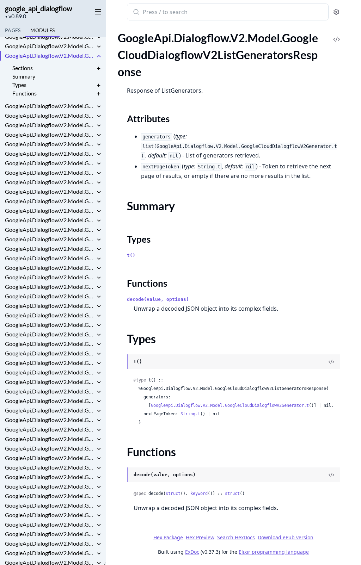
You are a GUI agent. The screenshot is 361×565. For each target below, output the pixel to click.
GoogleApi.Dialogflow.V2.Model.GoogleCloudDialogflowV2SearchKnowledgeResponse (50, 400)
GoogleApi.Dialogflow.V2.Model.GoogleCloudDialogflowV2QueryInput (50, 248)
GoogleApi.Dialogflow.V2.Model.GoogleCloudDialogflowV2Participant (50, 239)
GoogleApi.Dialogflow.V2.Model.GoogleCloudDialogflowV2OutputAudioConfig (50, 229)
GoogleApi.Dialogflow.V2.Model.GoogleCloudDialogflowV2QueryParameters (50, 258)
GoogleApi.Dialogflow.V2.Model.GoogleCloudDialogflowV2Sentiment (50, 410)
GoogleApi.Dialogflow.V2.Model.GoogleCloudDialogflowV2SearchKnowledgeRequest (50, 324)
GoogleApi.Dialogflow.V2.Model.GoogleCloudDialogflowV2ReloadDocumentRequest (50, 277)
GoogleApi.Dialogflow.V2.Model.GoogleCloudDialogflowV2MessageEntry (50, 191)
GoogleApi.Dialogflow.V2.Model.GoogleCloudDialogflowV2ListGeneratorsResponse (50, 55)
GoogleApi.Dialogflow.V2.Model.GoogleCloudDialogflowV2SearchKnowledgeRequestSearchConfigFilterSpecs (50, 391)
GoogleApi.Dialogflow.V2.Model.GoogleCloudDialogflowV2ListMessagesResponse (50, 125)
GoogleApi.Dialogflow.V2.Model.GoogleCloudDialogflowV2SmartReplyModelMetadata (50, 495)
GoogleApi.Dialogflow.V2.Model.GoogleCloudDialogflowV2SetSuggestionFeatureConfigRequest (50, 457)
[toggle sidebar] (96, 11)
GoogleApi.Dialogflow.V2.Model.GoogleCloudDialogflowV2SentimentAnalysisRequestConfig (50, 419)
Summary (23, 76)
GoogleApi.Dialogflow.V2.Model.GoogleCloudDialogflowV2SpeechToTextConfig (50, 514)
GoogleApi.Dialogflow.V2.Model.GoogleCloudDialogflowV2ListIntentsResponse (50, 106)
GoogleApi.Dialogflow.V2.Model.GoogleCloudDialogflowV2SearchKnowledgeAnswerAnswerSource (50, 315)
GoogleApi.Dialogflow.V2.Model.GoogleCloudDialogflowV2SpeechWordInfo (50, 524)
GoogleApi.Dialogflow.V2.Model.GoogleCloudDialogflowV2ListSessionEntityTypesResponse (50, 144)
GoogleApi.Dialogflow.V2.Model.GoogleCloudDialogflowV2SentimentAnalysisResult (50, 429)
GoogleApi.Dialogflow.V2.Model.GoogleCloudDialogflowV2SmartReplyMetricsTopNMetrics (50, 486)
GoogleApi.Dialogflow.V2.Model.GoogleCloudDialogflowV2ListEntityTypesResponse (50, 36)
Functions (24, 93)
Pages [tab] (12, 30)
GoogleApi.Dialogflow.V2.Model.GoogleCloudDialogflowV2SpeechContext (50, 505)
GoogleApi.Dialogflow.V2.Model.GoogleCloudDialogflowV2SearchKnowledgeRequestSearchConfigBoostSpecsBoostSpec (50, 353)
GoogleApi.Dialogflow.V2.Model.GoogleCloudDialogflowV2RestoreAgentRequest (50, 286)
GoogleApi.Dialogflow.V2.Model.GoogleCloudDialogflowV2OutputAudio (50, 220)
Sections (22, 67)
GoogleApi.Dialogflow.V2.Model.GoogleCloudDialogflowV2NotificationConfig (50, 201)
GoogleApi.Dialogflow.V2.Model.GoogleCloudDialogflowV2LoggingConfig (50, 163)
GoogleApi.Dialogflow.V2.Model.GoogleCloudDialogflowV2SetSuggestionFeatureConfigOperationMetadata (50, 448)
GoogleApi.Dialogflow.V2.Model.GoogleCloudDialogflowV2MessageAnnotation (50, 182)
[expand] (98, 38)
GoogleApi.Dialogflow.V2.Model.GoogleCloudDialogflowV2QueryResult (50, 267)
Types (19, 84)
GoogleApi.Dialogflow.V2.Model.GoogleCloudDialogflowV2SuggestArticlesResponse (50, 553)
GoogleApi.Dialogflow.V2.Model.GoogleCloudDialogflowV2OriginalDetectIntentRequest (50, 210)
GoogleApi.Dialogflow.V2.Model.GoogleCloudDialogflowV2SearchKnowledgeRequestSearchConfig (50, 334)
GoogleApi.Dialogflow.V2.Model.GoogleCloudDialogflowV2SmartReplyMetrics (50, 476)
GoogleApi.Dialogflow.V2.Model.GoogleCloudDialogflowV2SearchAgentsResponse (50, 296)
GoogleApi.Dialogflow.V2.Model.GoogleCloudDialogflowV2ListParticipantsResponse (50, 134)
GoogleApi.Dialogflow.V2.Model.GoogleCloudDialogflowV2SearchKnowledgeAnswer (50, 305)
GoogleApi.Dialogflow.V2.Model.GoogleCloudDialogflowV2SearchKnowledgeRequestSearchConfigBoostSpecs (50, 343)
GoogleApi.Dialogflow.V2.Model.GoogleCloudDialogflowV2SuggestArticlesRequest (50, 543)
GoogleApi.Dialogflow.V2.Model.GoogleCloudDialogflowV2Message (50, 172)
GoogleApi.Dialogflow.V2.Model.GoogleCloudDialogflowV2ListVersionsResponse (50, 153)
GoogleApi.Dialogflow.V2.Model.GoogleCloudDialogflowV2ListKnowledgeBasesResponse (50, 115)
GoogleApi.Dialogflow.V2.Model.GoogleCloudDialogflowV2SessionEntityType (50, 438)
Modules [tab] (42, 30)
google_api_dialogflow (38, 8)
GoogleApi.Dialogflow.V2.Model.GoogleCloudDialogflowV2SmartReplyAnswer (50, 467)
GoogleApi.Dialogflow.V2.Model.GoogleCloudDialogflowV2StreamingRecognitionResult (50, 533)
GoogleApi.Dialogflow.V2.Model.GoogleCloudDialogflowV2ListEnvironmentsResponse (50, 46)
